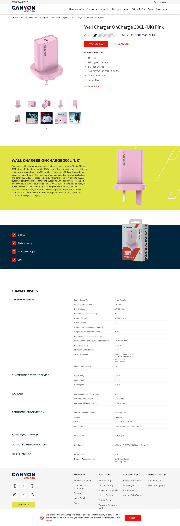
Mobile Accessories (82, 480)
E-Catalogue (128, 485)
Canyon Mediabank (132, 480)
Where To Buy (104, 480)
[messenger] (32, 495)
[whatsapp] (15, 495)
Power (76, 503)
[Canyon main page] (23, 9)
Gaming (77, 493)
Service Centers (105, 495)
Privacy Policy (104, 500)
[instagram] (15, 486)
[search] (155, 2)
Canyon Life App (105, 485)
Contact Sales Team (132, 495)
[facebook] (32, 486)
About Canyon (154, 480)
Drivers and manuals (108, 490)
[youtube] (23, 486)
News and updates (157, 485)
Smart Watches (80, 498)
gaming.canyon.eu (20, 2)
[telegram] (23, 495)
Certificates (128, 490)
